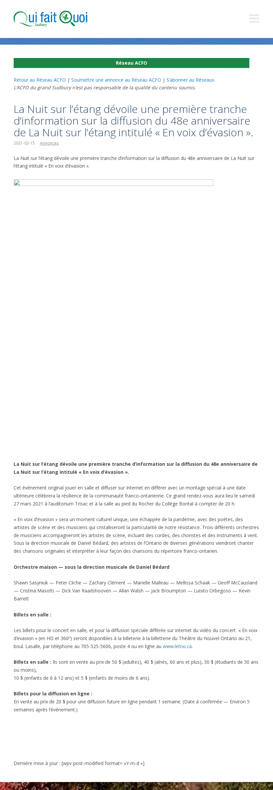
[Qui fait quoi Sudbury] (60, 19)
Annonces (49, 143)
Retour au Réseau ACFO (40, 80)
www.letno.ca (177, 646)
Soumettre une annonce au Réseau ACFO (116, 80)
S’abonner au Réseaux (190, 80)
